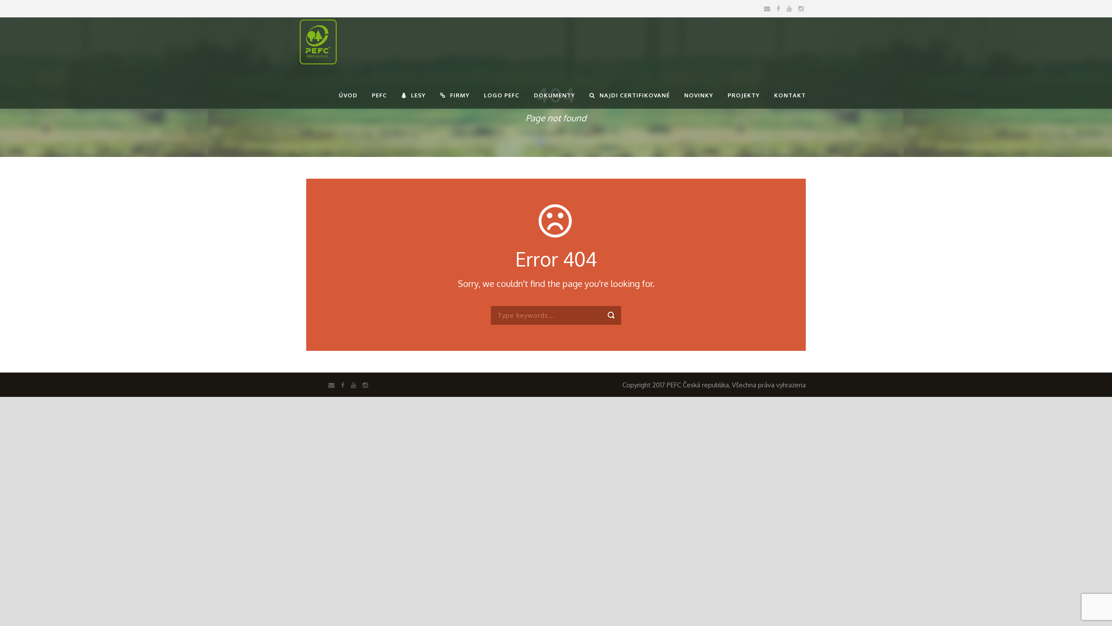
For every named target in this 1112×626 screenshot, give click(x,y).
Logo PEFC (502, 95)
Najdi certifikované (634, 95)
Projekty (744, 95)
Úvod (348, 95)
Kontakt (790, 95)
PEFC (379, 95)
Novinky (698, 95)
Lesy (418, 95)
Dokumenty (554, 95)
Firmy (460, 95)
